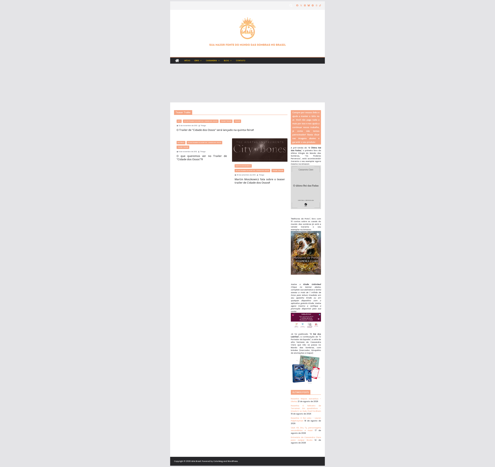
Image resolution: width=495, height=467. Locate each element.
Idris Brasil (196, 461)
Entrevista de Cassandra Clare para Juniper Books (306, 438)
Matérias (181, 143)
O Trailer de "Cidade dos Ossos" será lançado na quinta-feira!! (215, 130)
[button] (200, 60)
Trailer (237, 121)
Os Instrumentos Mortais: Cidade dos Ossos (200, 121)
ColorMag (218, 461)
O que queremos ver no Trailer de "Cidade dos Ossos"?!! (202, 157)
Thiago (203, 125)
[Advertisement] (247, 83)
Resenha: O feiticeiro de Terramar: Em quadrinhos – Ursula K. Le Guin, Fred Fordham (306, 408)
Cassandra (211, 60)
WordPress (233, 461)
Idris (196, 60)
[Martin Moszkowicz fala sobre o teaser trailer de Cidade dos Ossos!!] (259, 150)
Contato (240, 60)
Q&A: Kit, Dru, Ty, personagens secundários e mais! (306, 429)
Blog (226, 60)
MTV (179, 121)
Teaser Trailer (226, 121)
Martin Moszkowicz (243, 166)
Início (187, 60)
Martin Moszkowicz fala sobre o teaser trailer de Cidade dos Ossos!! (260, 181)
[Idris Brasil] (177, 60)
